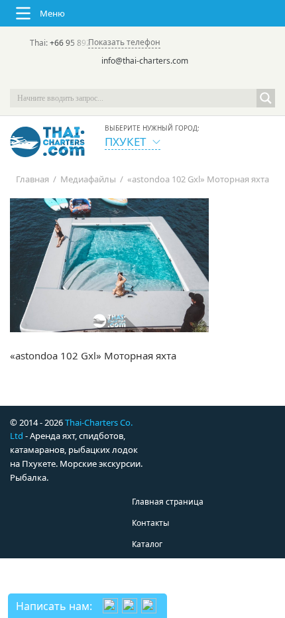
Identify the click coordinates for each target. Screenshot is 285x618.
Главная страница (167, 501)
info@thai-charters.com (144, 60)
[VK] (180, 80)
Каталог (147, 544)
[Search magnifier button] (265, 98)
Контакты (150, 522)
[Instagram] (161, 80)
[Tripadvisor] (105, 80)
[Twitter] (124, 80)
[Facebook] (142, 80)
